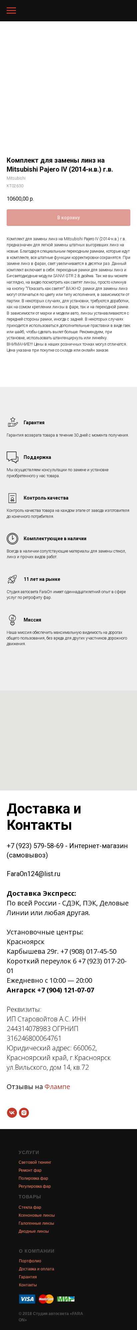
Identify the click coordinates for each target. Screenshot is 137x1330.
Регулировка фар (35, 1186)
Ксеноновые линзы (37, 1215)
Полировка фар (33, 1178)
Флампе (57, 1086)
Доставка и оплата (36, 1269)
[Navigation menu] (11, 10)
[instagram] (24, 1113)
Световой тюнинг (35, 1162)
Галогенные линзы (36, 1223)
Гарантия (28, 1277)
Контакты (28, 1285)
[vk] (12, 1113)
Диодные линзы (34, 1231)
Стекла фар (30, 1207)
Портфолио (30, 1261)
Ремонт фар (30, 1170)
